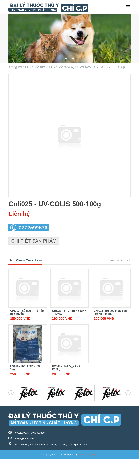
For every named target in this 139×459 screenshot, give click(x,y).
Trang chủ (16, 67)
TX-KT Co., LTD (87, 454)
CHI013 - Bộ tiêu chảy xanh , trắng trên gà (111, 312)
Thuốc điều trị (64, 67)
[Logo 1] (28, 392)
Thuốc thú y (38, 67)
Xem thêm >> (120, 260)
